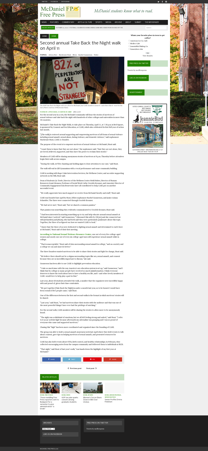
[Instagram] (166, 2)
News (44, 22)
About (128, 22)
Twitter (44, 1)
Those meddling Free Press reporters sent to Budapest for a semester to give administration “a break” (49, 403)
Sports (98, 22)
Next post (90, 368)
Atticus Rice (53, 55)
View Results (148, 55)
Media (108, 22)
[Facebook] (162, 2)
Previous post (75, 368)
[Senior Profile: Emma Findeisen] (114, 392)
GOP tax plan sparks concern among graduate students (70, 400)
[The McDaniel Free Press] (60, 12)
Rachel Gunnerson (85, 55)
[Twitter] (158, 2)
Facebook (54, 1)
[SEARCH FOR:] (156, 28)
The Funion (49, 395)
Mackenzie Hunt (65, 55)
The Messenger (152, 22)
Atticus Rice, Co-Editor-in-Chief (60, 112)
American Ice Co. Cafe (138, 41)
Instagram (65, 1)
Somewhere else (136, 49)
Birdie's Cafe (135, 43)
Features (54, 22)
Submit (138, 22)
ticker (96, 55)
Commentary (68, 22)
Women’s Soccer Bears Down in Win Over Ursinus (92, 400)
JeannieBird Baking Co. (139, 46)
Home (42, 395)
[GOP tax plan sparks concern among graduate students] (71, 392)
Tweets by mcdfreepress (137, 70)
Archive (118, 22)
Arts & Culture (85, 22)
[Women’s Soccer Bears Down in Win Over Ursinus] (93, 392)
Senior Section (110, 397)
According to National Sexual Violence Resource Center (65, 234)
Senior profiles (115, 395)
